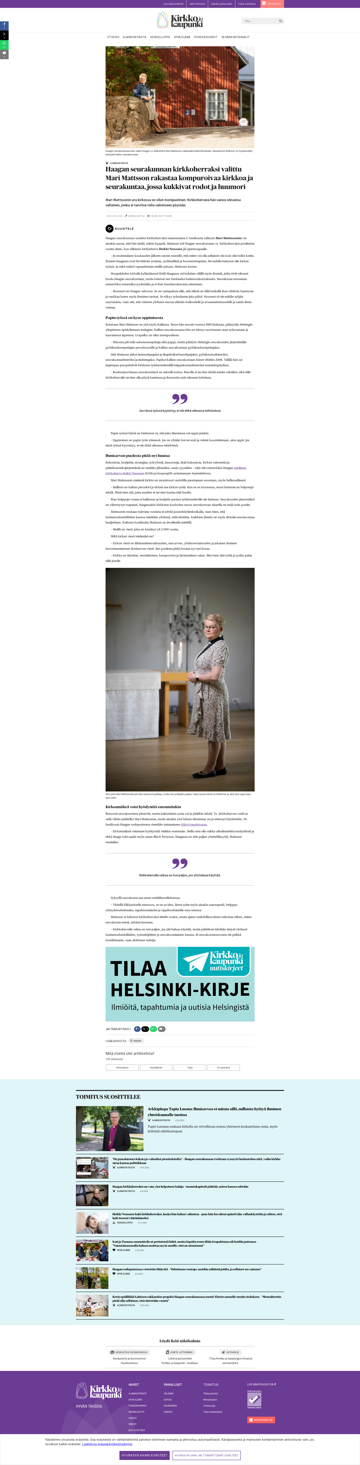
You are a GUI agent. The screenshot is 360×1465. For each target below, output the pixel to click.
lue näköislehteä (260, 1384)
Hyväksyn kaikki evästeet (144, 1455)
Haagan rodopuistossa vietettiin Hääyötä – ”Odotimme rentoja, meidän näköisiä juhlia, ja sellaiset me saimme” (187, 1269)
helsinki (137, 1040)
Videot (132, 1424)
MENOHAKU (274, 3)
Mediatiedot (210, 1399)
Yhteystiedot (210, 1393)
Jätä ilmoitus (197, 3)
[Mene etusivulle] (99, 1390)
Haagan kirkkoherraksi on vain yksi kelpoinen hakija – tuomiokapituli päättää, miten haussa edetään (180, 1186)
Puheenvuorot (138, 1405)
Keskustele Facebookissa (131, 1352)
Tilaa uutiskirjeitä (212, 1411)
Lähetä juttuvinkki (221, 3)
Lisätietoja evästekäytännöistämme (107, 1444)
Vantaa (168, 1411)
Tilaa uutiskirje (247, 3)
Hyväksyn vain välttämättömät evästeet (206, 1455)
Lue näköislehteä (174, 3)
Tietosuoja (209, 1405)
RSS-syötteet (137, 1430)
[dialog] (180, 1449)
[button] (137, 1029)
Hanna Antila (136, 216)
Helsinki (168, 1393)
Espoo (168, 1399)
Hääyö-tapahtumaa (194, 824)
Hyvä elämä (135, 1399)
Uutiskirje (232, 1352)
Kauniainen (170, 1405)
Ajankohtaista (138, 1393)
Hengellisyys (136, 1411)
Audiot (133, 1418)
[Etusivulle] (180, 20)
